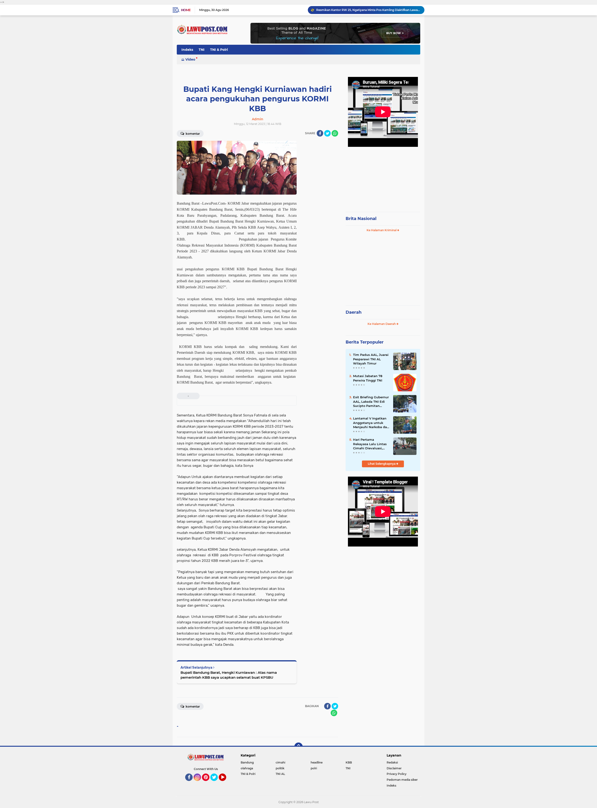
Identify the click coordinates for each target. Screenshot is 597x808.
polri (314, 768)
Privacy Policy (396, 774)
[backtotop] (298, 747)
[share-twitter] (327, 133)
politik (280, 768)
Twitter (216, 783)
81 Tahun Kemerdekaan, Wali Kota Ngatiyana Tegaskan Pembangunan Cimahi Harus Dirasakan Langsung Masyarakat (368, 10)
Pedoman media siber (402, 779)
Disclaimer (394, 768)
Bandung (247, 762)
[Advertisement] (383, 177)
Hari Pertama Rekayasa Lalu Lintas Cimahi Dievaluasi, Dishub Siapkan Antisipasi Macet (370, 444)
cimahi (280, 762)
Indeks (187, 50)
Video (190, 59)
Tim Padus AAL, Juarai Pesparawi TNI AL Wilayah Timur (371, 359)
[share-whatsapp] (335, 133)
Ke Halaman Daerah (382, 324)
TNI (202, 50)
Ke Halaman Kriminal (382, 230)
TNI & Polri (219, 50)
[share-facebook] (320, 133)
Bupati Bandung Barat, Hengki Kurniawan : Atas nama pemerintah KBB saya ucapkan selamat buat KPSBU (228, 675)
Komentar (192, 133)
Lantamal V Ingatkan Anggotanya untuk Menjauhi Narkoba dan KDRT (371, 422)
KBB (349, 762)
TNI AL (280, 774)
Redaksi (392, 762)
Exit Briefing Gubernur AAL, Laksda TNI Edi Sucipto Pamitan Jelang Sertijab (371, 401)
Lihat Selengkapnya (382, 463)
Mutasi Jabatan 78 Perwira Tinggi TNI (367, 378)
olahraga (247, 768)
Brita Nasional (361, 218)
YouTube (226, 783)
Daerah (353, 312)
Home (186, 10)
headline (317, 762)
